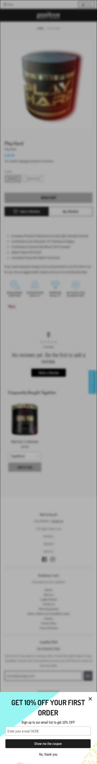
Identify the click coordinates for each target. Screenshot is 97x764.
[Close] (90, 699)
